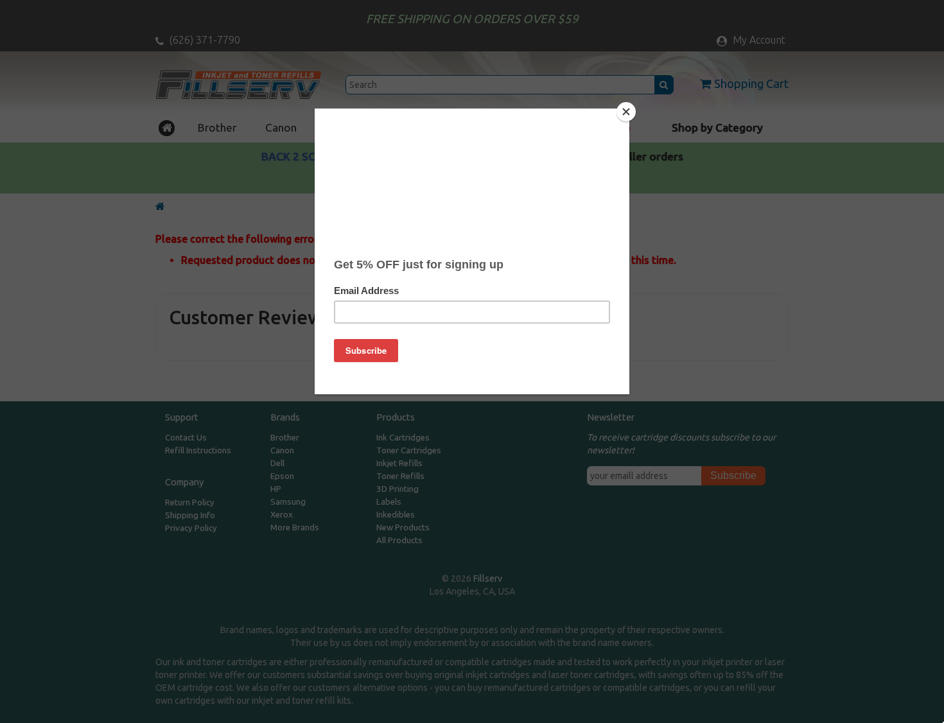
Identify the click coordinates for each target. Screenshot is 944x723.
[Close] (626, 111)
